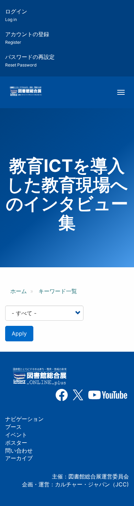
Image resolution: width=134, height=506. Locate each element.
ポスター (16, 442)
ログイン (16, 15)
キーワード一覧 (57, 291)
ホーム (18, 291)
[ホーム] (25, 92)
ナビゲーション (24, 418)
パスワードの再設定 (30, 60)
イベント (16, 434)
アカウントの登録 (27, 38)
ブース (13, 426)
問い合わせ (19, 450)
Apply (19, 333)
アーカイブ (19, 458)
